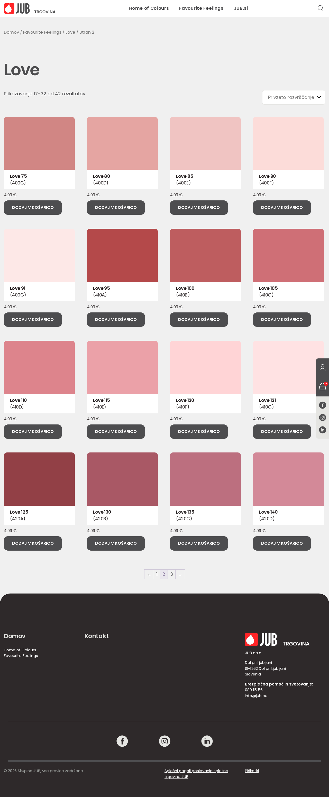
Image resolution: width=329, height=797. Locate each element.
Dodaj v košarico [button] (33, 207)
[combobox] (293, 97)
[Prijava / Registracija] (322, 368)
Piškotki (252, 770)
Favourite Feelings (201, 8)
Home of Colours (149, 8)
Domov (11, 32)
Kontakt (96, 636)
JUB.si (241, 8)
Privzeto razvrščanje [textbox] (291, 97)
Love (70, 32)
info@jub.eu (256, 695)
